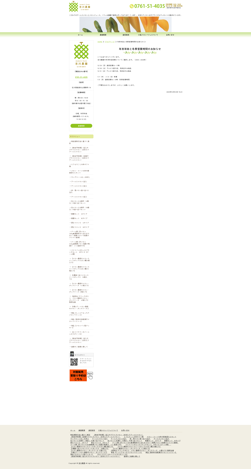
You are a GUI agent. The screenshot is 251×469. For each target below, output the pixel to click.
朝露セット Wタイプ (79, 218)
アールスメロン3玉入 (79, 196)
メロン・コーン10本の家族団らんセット (79, 172)
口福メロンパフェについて (148, 35)
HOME (100, 41)
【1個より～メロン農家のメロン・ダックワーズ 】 (79, 307)
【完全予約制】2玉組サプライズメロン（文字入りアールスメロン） (79, 158)
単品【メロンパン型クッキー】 (79, 326)
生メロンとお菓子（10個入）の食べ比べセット (79, 208)
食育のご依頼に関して (79, 346)
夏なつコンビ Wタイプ (80, 227)
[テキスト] (81, 380)
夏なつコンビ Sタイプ (80, 222)
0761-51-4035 (81, 77)
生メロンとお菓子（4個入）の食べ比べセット (79, 202)
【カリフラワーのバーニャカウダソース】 (79, 333)
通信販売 (126, 35)
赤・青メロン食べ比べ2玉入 (79, 191)
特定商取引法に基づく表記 (79, 142)
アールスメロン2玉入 (79, 186)
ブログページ (110, 41)
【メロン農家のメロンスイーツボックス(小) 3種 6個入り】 (79, 260)
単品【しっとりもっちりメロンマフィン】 (79, 314)
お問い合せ (170, 35)
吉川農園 (82, 463)
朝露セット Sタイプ (79, 214)
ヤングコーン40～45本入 (80, 177)
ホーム (80, 35)
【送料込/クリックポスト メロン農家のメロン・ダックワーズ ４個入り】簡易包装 (79, 299)
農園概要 (103, 35)
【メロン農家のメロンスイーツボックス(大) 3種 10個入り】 (79, 269)
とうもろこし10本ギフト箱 (79, 165)
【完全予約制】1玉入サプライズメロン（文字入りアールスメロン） (79, 149)
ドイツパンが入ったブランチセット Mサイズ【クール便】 (79, 252)
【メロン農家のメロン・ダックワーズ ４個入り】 (79, 291)
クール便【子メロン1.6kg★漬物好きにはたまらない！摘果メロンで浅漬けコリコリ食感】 (79, 234)
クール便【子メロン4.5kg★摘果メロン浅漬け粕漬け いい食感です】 (79, 244)
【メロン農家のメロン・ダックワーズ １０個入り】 (79, 284)
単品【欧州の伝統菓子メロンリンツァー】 (79, 320)
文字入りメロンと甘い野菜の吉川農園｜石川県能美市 (80, 6)
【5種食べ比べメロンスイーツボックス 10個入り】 (79, 277)
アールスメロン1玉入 (79, 181)
